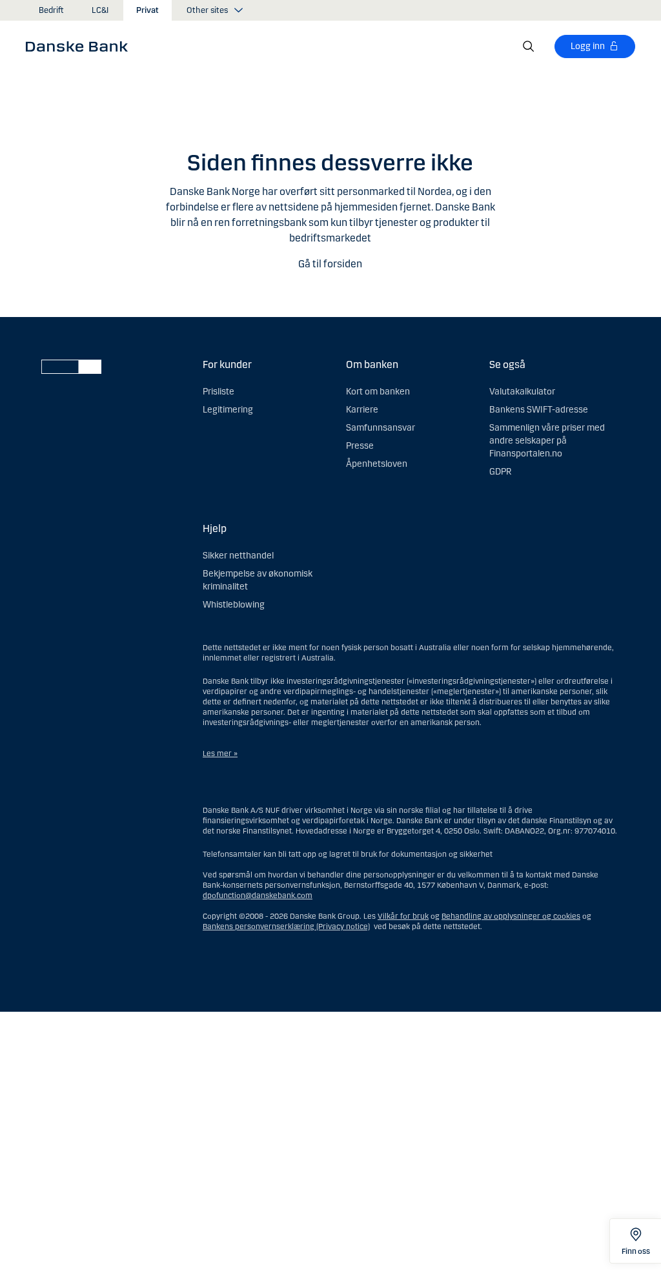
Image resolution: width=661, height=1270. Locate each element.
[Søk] (528, 46)
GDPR (500, 471)
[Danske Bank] (81, 46)
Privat (147, 10)
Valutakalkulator (522, 391)
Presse (360, 445)
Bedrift (51, 10)
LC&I (100, 10)
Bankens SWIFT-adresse (538, 409)
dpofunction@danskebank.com (257, 895)
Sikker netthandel (238, 555)
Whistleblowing (234, 604)
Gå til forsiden (330, 264)
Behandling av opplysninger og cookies (511, 916)
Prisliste (218, 391)
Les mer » (220, 753)
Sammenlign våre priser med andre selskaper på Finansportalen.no (547, 440)
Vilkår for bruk (403, 916)
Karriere (362, 409)
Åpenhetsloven (376, 463)
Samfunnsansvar (380, 427)
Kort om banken (378, 391)
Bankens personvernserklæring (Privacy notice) (286, 926)
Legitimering (228, 409)
